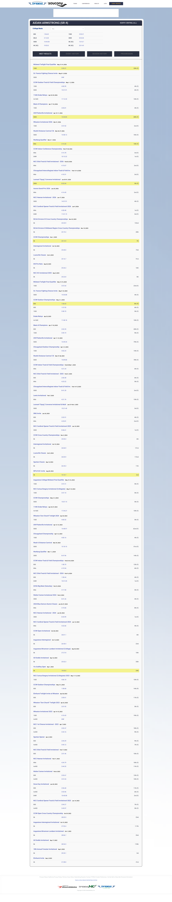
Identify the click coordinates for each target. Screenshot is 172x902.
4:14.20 (46, 38)
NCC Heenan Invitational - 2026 (44, 197)
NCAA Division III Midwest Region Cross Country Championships (56, 228)
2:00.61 (63, 697)
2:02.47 (63, 728)
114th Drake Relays (40, 507)
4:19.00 (63, 608)
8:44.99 (63, 617)
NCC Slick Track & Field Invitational (46, 750)
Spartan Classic (39, 462)
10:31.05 (64, 581)
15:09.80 (64, 360)
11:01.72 (64, 214)
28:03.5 (63, 817)
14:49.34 (64, 342)
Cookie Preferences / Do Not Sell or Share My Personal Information (114, 877)
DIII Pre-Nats (38, 264)
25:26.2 (63, 268)
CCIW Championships (41, 237)
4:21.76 (63, 399)
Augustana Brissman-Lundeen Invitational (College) (52, 649)
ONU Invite (37, 413)
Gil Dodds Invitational (41, 658)
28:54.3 (63, 844)
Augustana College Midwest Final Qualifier (48, 480)
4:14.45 (63, 192)
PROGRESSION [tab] (127, 54)
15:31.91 (64, 90)
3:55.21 (81, 34)
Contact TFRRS (90, 877)
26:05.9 (63, 457)
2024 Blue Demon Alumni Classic (45, 604)
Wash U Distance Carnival (42, 543)
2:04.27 (63, 804)
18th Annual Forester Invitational (45, 849)
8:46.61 (63, 430)
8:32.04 (81, 38)
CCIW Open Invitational (41, 631)
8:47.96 (63, 555)
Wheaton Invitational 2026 (42, 122)
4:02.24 (63, 351)
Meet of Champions (40, 104)
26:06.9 (63, 448)
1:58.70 (63, 564)
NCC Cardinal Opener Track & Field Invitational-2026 (52, 206)
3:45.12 (63, 745)
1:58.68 (63, 688)
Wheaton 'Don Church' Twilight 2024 (46, 516)
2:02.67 (63, 775)
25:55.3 (63, 439)
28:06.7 (63, 835)
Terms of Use (66, 877)
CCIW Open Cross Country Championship (48, 813)
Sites (72, 877)
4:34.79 (63, 762)
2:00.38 (63, 378)
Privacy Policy (43, 877)
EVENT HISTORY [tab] (72, 54)
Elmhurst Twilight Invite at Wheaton (46, 693)
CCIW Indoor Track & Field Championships (48, 365)
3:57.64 (63, 286)
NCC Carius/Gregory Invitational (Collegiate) (49, 489)
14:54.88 (64, 295)
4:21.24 (63, 369)
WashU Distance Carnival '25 (43, 356)
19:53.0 (46, 45)
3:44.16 (63, 732)
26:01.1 (63, 635)
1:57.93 (63, 307)
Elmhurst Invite (38, 858)
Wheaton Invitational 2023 (42, 711)
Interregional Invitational (42, 246)
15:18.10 (64, 546)
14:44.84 (47, 42)
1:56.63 (46, 34)
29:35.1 (63, 853)
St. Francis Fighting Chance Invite (45, 73)
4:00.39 (63, 86)
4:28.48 (63, 210)
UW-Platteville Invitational (42, 113)
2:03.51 (63, 417)
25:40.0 (63, 250)
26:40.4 (63, 644)
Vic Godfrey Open (39, 667)
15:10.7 (81, 42)
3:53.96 (63, 792)
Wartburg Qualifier (39, 140)
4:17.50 (63, 590)
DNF (62, 77)
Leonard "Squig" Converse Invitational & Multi (49, 404)
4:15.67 (63, 165)
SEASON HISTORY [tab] (99, 54)
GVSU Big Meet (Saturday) (42, 586)
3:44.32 (63, 766)
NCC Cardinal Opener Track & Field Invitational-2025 (52, 426)
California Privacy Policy (55, 877)
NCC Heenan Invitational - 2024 (44, 613)
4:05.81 (63, 108)
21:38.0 (63, 862)
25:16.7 (63, 259)
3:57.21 (63, 484)
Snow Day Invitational (41, 784)
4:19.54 (63, 568)
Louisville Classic (39, 255)
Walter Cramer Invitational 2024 (44, 595)
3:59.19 (63, 333)
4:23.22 (63, 381)
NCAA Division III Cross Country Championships (50, 219)
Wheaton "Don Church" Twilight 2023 (46, 702)
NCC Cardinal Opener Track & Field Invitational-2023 (52, 801)
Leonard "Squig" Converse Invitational (47, 179)
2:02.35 (63, 329)
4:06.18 (63, 679)
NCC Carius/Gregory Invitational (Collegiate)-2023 (51, 676)
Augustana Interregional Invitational (46, 822)
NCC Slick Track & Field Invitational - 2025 (48, 374)
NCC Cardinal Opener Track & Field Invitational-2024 (52, 622)
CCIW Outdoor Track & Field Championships (49, 82)
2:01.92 (63, 706)
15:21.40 (64, 408)
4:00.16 (63, 537)
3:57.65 (63, 779)
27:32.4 (63, 826)
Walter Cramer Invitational (43, 771)
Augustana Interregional (42, 640)
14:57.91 (64, 201)
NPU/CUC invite (39, 471)
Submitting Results (80, 877)
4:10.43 (63, 715)
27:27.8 (63, 653)
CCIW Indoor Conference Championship (47, 149)
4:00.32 (63, 520)
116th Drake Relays (40, 95)
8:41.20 (63, 390)
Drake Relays (38, 316)
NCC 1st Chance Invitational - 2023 (45, 724)
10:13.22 (64, 156)
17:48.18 (64, 320)
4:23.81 (63, 421)
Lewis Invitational (39, 395)
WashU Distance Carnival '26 (43, 131)
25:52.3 (63, 662)
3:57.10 (63, 493)
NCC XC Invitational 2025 (42, 273)
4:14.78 (63, 153)
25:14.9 (81, 45)
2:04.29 (63, 741)
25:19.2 (63, 232)
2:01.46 (63, 753)
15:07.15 (64, 502)
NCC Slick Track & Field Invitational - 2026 (48, 161)
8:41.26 (63, 599)
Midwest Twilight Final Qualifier (44, 64)
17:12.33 (64, 99)
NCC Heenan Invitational (42, 759)
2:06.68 (63, 788)
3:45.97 (63, 808)
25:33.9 (63, 223)
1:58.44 (63, 577)
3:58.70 (63, 311)
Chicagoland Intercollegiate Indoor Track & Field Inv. (52, 170)
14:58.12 (64, 135)
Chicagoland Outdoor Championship (46, 347)
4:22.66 (63, 626)
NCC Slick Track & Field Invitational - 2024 (48, 573)
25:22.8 (63, 277)
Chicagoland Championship (43, 534)
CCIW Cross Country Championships (46, 435)
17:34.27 (64, 511)
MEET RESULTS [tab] (45, 54)
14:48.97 (64, 529)
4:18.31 (63, 174)
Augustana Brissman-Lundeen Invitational (48, 831)
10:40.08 (64, 795)
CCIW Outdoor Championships (44, 300)
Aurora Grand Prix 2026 (41, 188)
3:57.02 (63, 126)
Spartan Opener (39, 737)
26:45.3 (63, 466)
